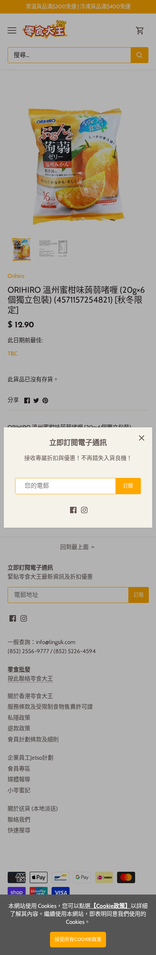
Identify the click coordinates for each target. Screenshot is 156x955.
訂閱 (128, 486)
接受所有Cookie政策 (78, 939)
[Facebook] (73, 510)
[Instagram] (84, 510)
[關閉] (141, 438)
